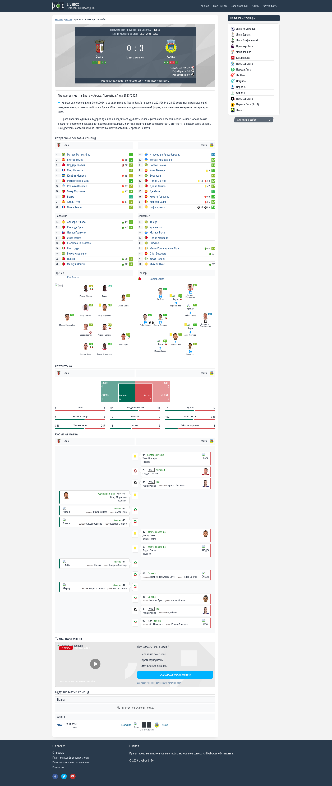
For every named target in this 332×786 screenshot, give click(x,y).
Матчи (68, 19)
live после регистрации (175, 674)
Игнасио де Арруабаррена (165, 154)
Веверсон (155, 175)
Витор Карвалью (76, 253)
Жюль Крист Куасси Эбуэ (164, 248)
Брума (70, 196)
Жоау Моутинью (76, 191)
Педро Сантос (158, 180)
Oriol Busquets (158, 253)
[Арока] (171, 51)
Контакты (58, 767)
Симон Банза (74, 207)
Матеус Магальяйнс (78, 154)
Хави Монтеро (158, 170)
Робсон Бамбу (158, 165)
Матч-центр (220, 6)
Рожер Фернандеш (78, 180)
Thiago (153, 222)
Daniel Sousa (157, 279)
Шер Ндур (73, 248)
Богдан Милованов (161, 159)
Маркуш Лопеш (76, 264)
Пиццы (71, 259)
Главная (204, 6)
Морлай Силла (158, 201)
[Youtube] (73, 776)
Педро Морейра (159, 238)
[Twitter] (64, 776)
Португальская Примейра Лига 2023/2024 (131, 29)
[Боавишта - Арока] (135, 727)
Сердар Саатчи (76, 165)
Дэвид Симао (157, 186)
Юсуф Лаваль (157, 259)
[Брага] (99, 51)
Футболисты (270, 6)
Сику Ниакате (75, 170)
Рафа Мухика (157, 207)
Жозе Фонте (74, 238)
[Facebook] (55, 776)
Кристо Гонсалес (159, 196)
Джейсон (155, 191)
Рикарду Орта (75, 227)
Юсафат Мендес (76, 175)
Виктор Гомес (75, 159)
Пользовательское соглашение (70, 762)
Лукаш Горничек (76, 232)
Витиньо (154, 243)
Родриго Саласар (77, 186)
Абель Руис (73, 201)
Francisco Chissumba (79, 243)
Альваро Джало (76, 222)
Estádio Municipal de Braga (125, 33)
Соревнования (239, 6)
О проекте (58, 752)
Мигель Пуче (157, 264)
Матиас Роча (157, 232)
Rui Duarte (73, 277)
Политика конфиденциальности (70, 757)
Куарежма (156, 227)
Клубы (255, 6)
